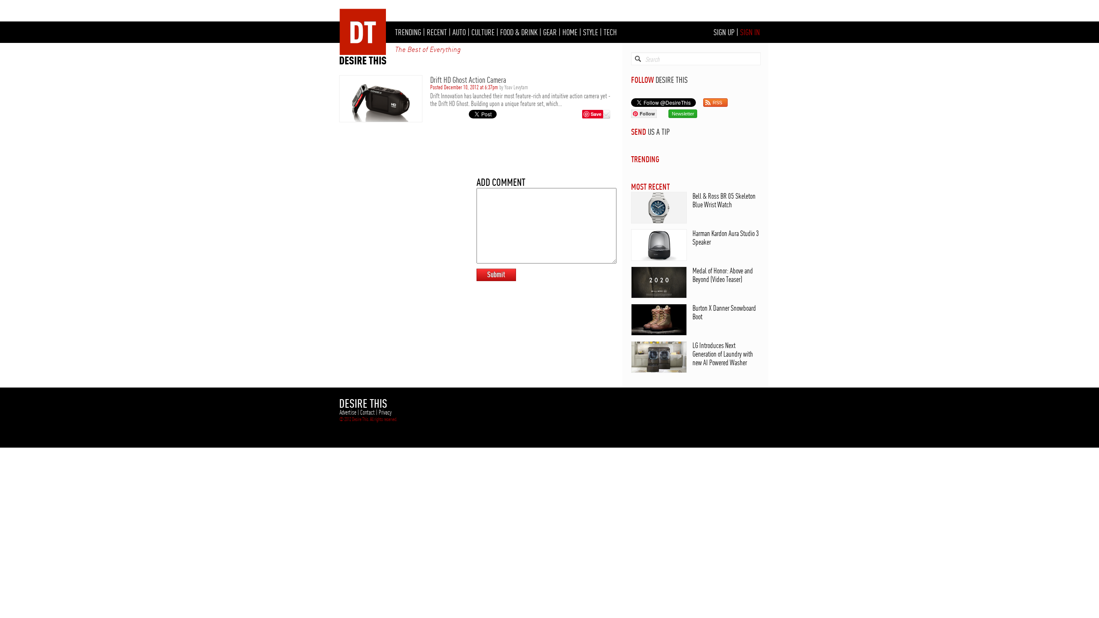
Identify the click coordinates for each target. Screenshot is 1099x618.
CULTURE (483, 32)
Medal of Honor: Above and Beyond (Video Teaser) (722, 275)
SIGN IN (750, 32)
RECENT (437, 32)
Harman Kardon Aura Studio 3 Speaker (725, 237)
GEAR (550, 32)
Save (596, 114)
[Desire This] (363, 62)
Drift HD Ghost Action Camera (468, 80)
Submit (496, 274)
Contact (367, 412)
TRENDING (408, 32)
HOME (569, 32)
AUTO (459, 32)
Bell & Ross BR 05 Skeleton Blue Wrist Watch (724, 200)
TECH (610, 32)
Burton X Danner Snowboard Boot (724, 312)
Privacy (385, 412)
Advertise (348, 412)
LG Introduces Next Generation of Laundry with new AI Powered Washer (722, 354)
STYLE (590, 32)
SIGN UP (724, 32)
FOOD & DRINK (518, 32)
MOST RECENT (650, 186)
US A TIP (659, 132)
